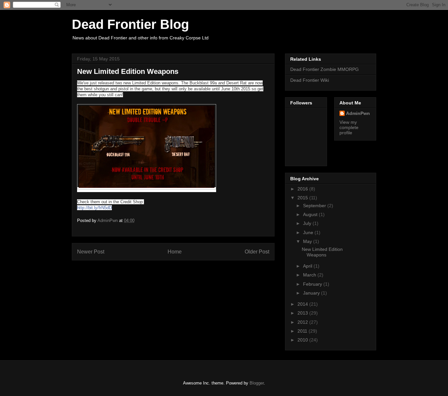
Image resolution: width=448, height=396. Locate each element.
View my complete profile (348, 127)
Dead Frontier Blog (130, 24)
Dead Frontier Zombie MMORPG (324, 69)
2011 (303, 331)
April (308, 266)
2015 (303, 197)
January (312, 293)
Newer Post (90, 251)
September (315, 205)
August (311, 214)
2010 (303, 339)
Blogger (257, 383)
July (308, 223)
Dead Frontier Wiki (309, 80)
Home (175, 251)
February (313, 284)
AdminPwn (358, 113)
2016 (303, 188)
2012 (303, 322)
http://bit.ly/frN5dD (94, 207)
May (308, 241)
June (309, 232)
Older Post (257, 251)
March (310, 274)
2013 (303, 313)
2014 (303, 304)
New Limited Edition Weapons (322, 252)
